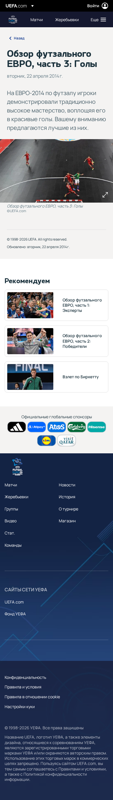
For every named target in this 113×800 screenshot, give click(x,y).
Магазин (67, 520)
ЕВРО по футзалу (13, 19)
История (67, 496)
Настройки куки (20, 706)
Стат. (10, 533)
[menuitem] (38, 19)
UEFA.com (14, 602)
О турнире (68, 509)
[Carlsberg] (76, 427)
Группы (11, 509)
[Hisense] (96, 427)
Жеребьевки (16, 496)
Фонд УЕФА (15, 614)
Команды (13, 545)
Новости (67, 485)
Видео (11, 520)
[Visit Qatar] (66, 440)
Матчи (11, 485)
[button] (97, 19)
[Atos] (56, 427)
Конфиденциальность (25, 677)
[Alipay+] (36, 427)
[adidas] (16, 427)
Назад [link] (19, 38)
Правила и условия (23, 687)
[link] (37, 19)
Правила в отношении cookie (32, 696)
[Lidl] (46, 440)
